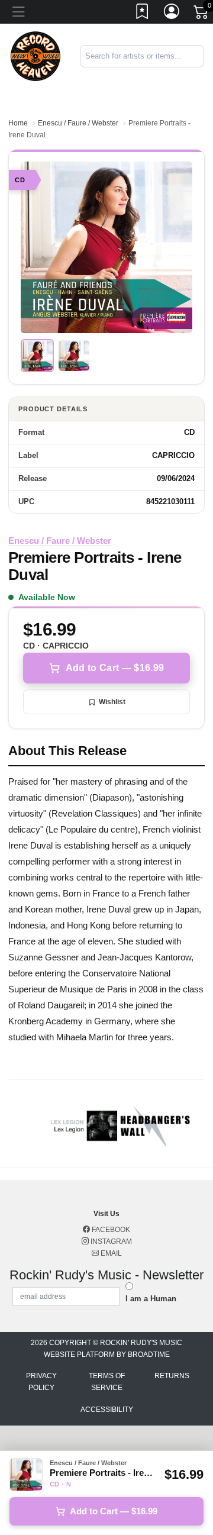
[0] (202, 14)
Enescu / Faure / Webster (78, 123)
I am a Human (150, 1298)
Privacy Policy (41, 1382)
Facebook (110, 1230)
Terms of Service (107, 1382)
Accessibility (106, 1409)
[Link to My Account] (172, 13)
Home (18, 123)
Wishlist (112, 702)
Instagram (110, 1241)
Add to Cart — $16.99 (115, 668)
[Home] (35, 55)
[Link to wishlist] (142, 13)
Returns (171, 1376)
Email (110, 1253)
